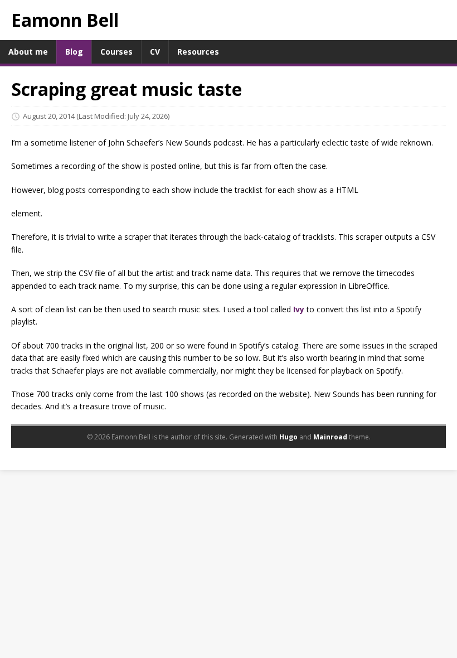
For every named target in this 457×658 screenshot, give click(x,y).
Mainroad (330, 437)
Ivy (298, 309)
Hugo (288, 437)
